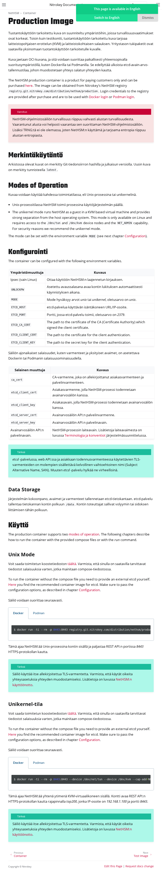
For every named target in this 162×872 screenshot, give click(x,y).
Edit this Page (113, 866)
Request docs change (139, 866)
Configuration (135, 236)
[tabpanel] (81, 630)
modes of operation (84, 534)
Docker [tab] (18, 613)
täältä (72, 563)
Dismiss (148, 17)
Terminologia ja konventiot (85, 435)
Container (29, 13)
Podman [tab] (38, 613)
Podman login (123, 97)
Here (12, 584)
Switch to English (107, 17)
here (29, 85)
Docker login (98, 97)
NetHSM (13, 13)
